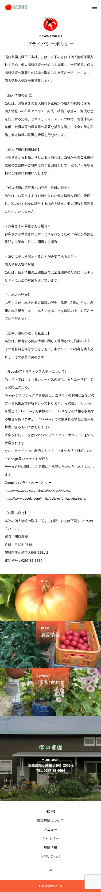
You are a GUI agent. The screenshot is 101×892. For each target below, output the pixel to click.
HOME (50, 811)
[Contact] (50, 869)
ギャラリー (50, 838)
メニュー (50, 829)
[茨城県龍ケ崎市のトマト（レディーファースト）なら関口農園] (16, 7)
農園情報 (50, 847)
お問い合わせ (50, 856)
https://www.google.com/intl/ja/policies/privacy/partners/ (45, 498)
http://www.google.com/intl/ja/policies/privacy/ (38, 490)
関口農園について (50, 820)
